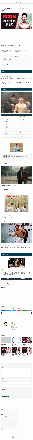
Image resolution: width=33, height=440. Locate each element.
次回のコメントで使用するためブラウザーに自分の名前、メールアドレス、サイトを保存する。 (15, 387)
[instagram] (14, 329)
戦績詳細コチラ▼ (4, 287)
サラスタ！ (16, 0)
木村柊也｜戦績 (6, 64)
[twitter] (12, 329)
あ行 (17, 435)
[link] (11, 329)
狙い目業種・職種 (14, 435)
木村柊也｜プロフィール (7, 59)
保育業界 (13, 437)
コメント (3, 367)
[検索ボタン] (32, 1)
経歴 (5, 60)
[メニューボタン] (1, 1)
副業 (20, 433)
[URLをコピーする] (29, 310)
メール (3, 381)
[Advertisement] (16, 38)
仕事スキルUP (13, 433)
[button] (3, 310)
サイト (3, 384)
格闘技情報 (18, 433)
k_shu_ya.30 (21, 132)
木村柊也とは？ (6, 58)
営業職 (12, 436)
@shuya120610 (22, 130)
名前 (3, 378)
